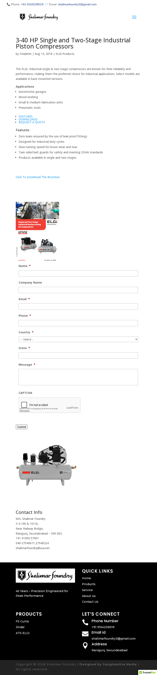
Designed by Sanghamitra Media (108, 664)
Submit (21, 427)
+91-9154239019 (27, 4)
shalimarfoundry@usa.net (33, 548)
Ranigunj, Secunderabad (109, 650)
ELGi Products (65, 54)
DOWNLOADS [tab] (28, 119)
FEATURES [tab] (26, 116)
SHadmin (25, 54)
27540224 (42, 543)
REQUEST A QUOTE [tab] (32, 122)
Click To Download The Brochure (38, 177)
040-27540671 (25, 543)
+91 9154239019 (103, 627)
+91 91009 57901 (27, 538)
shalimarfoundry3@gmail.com (72, 4)
